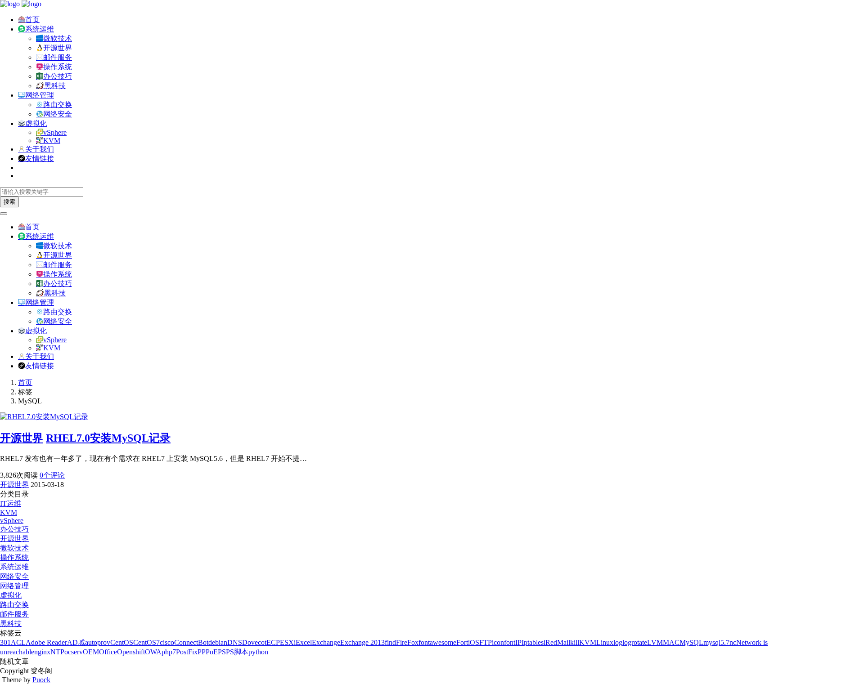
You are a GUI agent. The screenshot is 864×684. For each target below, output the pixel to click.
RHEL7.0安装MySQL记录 (108, 438)
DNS (234, 642)
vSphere (55, 132)
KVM (51, 140)
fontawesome (437, 642)
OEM (91, 652)
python (258, 652)
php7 (169, 652)
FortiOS (467, 642)
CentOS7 (146, 642)
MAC (671, 642)
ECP (273, 642)
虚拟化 (36, 123)
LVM (655, 642)
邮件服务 (57, 57)
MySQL (691, 642)
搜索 (9, 201)
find (390, 642)
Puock (41, 680)
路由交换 (57, 104)
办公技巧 (57, 76)
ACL (18, 642)
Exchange (326, 642)
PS (222, 652)
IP (518, 642)
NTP (57, 652)
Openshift (131, 652)
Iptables (533, 642)
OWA (153, 652)
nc (732, 642)
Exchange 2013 (362, 642)
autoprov (97, 642)
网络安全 (57, 114)
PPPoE (208, 652)
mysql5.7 (716, 642)
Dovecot (254, 642)
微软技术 (57, 38)
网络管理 (39, 95)
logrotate (634, 642)
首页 (32, 19)
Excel (304, 642)
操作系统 (57, 67)
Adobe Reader (46, 642)
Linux (604, 642)
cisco (167, 642)
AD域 (76, 642)
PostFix (187, 652)
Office (108, 652)
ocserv (73, 652)
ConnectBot (191, 642)
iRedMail (557, 642)
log (617, 642)
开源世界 (57, 48)
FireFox (407, 642)
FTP (485, 642)
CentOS (121, 642)
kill (574, 642)
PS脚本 (237, 652)
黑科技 (55, 85)
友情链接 (39, 158)
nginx (42, 652)
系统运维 (39, 29)
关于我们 (39, 149)
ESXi (288, 642)
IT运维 (10, 503)
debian (217, 642)
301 (5, 642)
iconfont (503, 642)
